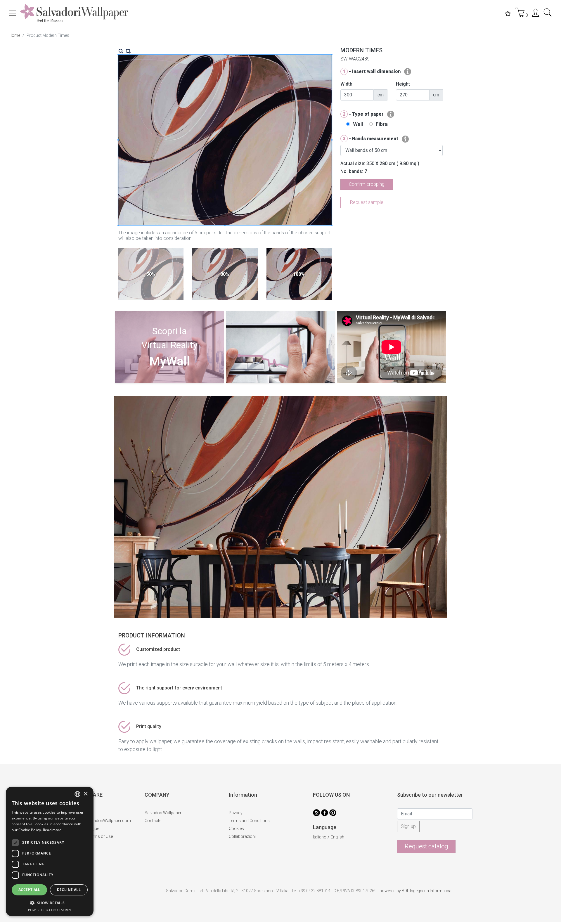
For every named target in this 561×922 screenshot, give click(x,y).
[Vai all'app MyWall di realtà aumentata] (169, 381)
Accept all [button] (29, 889)
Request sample (366, 202)
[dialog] (50, 851)
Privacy (236, 812)
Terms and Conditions (249, 820)
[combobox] (77, 794)
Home (14, 35)
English (337, 837)
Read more (52, 829)
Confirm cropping (367, 184)
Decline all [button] (69, 889)
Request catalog (426, 846)
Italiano (319, 837)
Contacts (153, 820)
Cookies (236, 828)
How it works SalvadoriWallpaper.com (95, 820)
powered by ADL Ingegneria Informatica (415, 890)
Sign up (408, 826)
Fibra (382, 124)
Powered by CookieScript (50, 910)
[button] (50, 902)
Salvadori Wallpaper (163, 812)
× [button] (85, 794)
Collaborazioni (242, 836)
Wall (358, 124)
